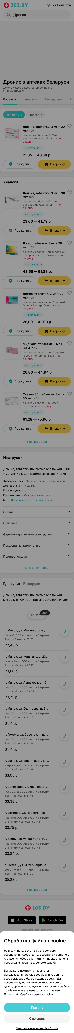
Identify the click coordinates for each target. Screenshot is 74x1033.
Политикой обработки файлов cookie (28, 994)
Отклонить (37, 1018)
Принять (37, 1007)
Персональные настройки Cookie (37, 1028)
